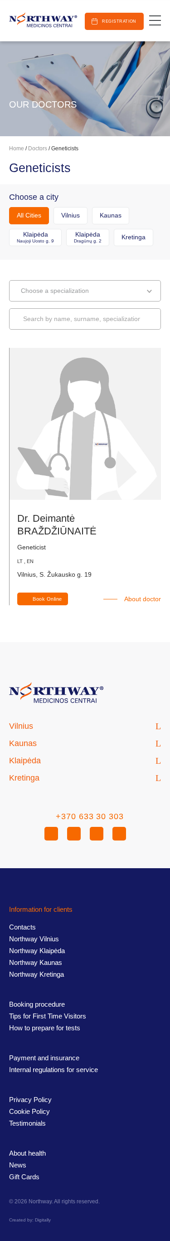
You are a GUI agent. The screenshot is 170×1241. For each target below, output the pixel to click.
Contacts (22, 927)
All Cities (29, 215)
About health (27, 1153)
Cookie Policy (29, 1111)
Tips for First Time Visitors (47, 1016)
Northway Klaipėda (37, 950)
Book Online (47, 599)
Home (16, 148)
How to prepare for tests (44, 1028)
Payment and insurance (44, 1058)
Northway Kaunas (35, 962)
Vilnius (70, 215)
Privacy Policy (30, 1099)
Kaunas (110, 215)
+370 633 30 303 (90, 816)
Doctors (37, 148)
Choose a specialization (55, 290)
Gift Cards (24, 1177)
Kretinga (133, 237)
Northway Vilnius (34, 939)
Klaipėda (35, 237)
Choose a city (33, 197)
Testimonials (27, 1123)
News (17, 1165)
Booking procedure (37, 1004)
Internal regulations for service (53, 1069)
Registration (119, 21)
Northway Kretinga (36, 974)
